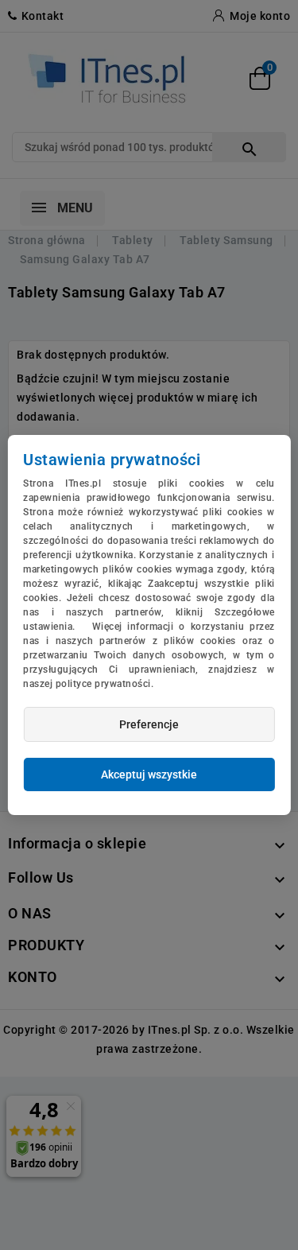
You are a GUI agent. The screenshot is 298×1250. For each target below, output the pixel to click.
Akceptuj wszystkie (149, 774)
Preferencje (149, 724)
